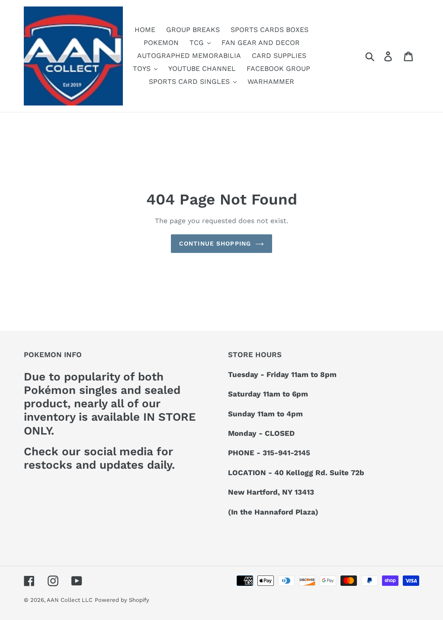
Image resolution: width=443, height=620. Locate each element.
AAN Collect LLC (70, 600)
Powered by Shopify (122, 600)
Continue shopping (215, 243)
